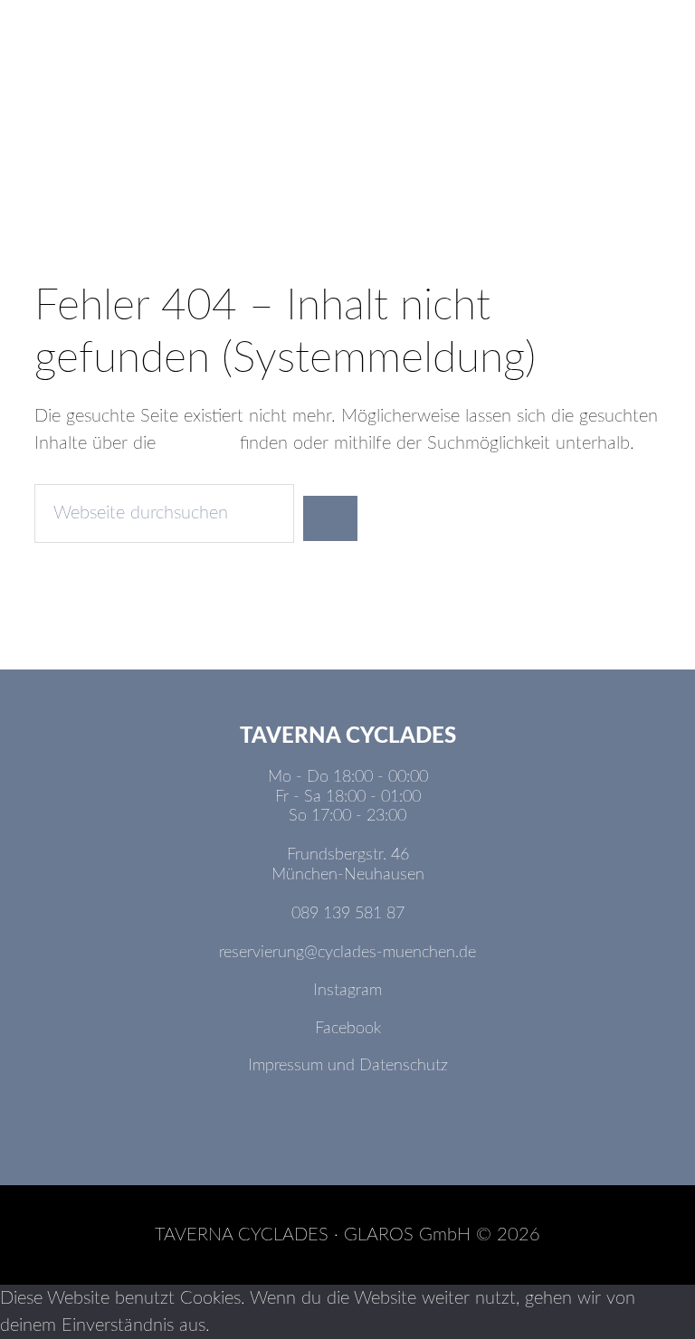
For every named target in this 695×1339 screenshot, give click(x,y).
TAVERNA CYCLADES (347, 104)
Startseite (197, 443)
